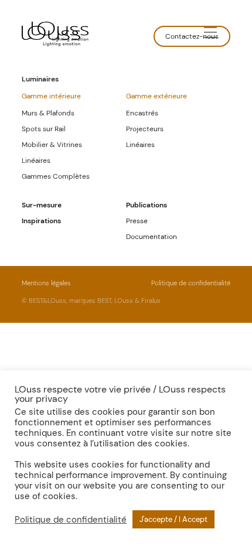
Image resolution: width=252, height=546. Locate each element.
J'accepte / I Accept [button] (173, 519)
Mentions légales (46, 283)
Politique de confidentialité (190, 283)
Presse (137, 221)
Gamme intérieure (51, 96)
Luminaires (40, 79)
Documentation (151, 236)
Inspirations (41, 221)
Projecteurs (145, 129)
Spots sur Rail (44, 129)
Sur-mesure (42, 205)
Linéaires (36, 160)
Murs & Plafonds (48, 113)
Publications (146, 205)
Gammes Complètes (56, 176)
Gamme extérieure (156, 96)
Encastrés (142, 113)
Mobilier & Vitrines (52, 144)
